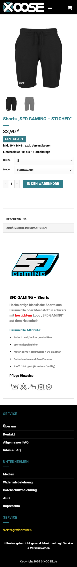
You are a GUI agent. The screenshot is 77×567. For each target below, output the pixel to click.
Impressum (11, 506)
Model (6, 169)
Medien (8, 474)
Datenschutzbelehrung (20, 490)
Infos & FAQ (12, 450)
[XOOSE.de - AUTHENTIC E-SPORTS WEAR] (23, 7)
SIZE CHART (14, 139)
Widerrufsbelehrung (18, 482)
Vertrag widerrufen (17, 530)
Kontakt (9, 434)
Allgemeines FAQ (16, 442)
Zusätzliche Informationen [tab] (26, 227)
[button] (49, 7)
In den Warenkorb (43, 184)
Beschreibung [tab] (16, 219)
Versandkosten (41, 145)
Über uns (9, 426)
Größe (6, 160)
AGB (6, 498)
